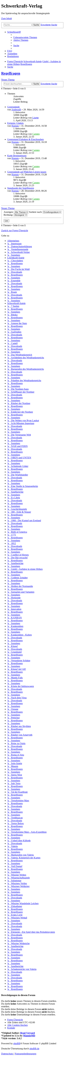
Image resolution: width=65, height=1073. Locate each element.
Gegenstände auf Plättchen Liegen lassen (26, 172)
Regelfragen (10, 73)
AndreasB (16, 109)
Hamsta (15, 126)
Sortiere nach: (36, 212)
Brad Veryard (27, 1033)
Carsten (36, 134)
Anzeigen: (9, 212)
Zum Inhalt (6, 18)
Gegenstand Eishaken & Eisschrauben (25, 139)
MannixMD (29, 1035)
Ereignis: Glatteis (15, 123)
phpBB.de (34, 1048)
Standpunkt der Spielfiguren (20, 188)
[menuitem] (25, 37)
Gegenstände (13, 107)
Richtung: (9, 215)
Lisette (35, 117)
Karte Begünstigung (16, 155)
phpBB (16, 1043)
